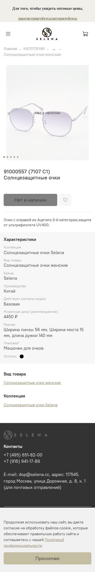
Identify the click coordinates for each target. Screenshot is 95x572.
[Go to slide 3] (11, 157)
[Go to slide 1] (4, 157)
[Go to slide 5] (18, 157)
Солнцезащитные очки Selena (30, 404)
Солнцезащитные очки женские (32, 54)
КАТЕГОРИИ (34, 48)
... (53, 48)
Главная (10, 48)
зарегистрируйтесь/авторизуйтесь (47, 18)
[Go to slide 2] (7, 157)
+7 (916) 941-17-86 (22, 461)
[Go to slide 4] (14, 157)
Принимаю (47, 558)
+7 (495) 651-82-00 (23, 455)
